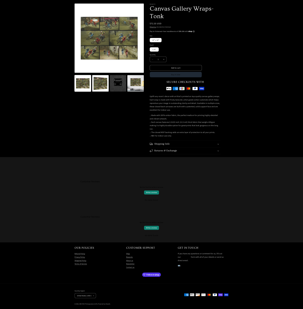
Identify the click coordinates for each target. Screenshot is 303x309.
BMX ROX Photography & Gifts (88, 304)
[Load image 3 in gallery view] (118, 83)
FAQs (128, 254)
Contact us (130, 267)
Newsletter (130, 264)
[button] (185, 144)
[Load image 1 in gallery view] (83, 83)
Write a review (151, 192)
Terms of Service (81, 264)
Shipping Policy (80, 260)
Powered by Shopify (104, 304)
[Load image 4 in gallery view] (135, 83)
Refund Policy (80, 254)
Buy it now (175, 74)
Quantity (153, 55)
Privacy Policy (80, 257)
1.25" (154, 49)
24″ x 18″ (155, 40)
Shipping (153, 27)
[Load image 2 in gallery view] (100, 83)
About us (129, 260)
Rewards (129, 257)
